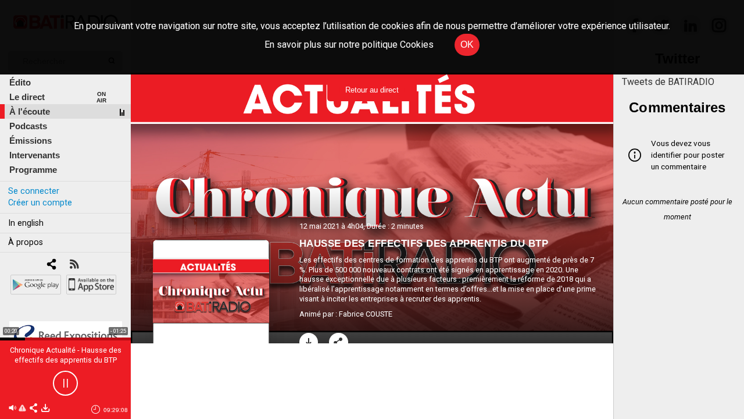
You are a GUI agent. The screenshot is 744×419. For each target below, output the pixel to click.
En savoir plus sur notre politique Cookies (349, 44)
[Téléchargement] (309, 342)
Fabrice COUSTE (365, 314)
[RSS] (74, 265)
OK (467, 44)
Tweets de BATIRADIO (668, 81)
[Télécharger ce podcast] (45, 409)
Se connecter (33, 191)
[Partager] (338, 342)
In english (26, 223)
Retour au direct (372, 90)
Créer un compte (40, 203)
